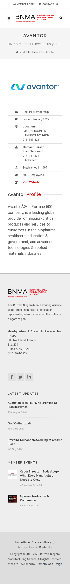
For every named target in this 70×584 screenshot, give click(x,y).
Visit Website (31, 182)
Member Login (25, 4)
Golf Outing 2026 (19, 423)
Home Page (22, 542)
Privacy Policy (43, 542)
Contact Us (50, 4)
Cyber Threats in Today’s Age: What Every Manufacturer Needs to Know (40, 475)
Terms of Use (26, 547)
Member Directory (32, 52)
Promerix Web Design (49, 564)
